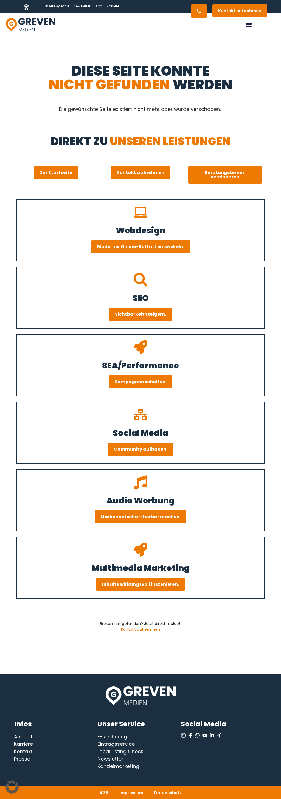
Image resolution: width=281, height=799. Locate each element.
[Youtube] (204, 735)
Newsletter (82, 6)
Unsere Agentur (56, 6)
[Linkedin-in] (211, 735)
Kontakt (23, 751)
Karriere (113, 6)
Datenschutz (168, 792)
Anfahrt (23, 736)
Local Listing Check (120, 751)
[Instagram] (183, 735)
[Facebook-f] (190, 735)
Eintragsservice (116, 744)
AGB (104, 792)
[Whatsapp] (197, 735)
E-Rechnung (112, 736)
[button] (249, 24)
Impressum (131, 792)
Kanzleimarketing (118, 766)
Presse (22, 758)
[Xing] (219, 735)
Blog (98, 6)
